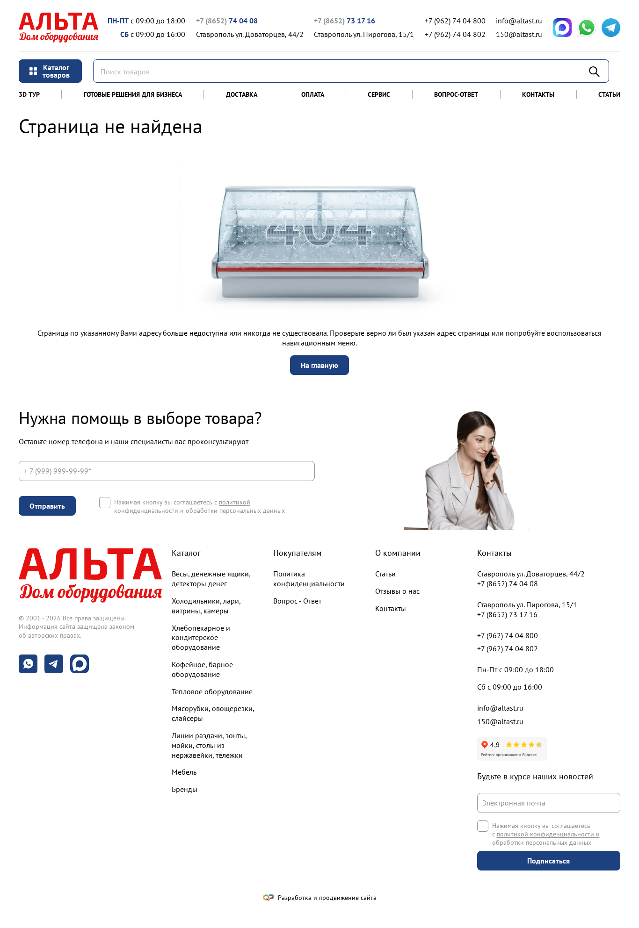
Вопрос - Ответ (297, 600)
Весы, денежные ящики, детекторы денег (211, 578)
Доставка (241, 94)
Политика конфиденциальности (309, 578)
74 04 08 (227, 20)
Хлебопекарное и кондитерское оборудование (201, 637)
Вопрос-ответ (456, 94)
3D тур (29, 94)
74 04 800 (455, 20)
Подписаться (548, 860)
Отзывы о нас (397, 591)
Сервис (379, 94)
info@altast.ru (519, 20)
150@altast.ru (519, 34)
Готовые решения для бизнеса (133, 94)
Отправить (47, 506)
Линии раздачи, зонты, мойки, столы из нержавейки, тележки (209, 745)
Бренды (184, 789)
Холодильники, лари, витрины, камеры (206, 605)
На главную (319, 365)
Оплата (312, 94)
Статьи (609, 94)
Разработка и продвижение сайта (327, 897)
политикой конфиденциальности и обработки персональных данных (199, 506)
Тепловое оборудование (212, 691)
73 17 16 (344, 20)
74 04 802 (455, 34)
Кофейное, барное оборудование (202, 669)
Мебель (184, 772)
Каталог (186, 552)
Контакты (538, 94)
